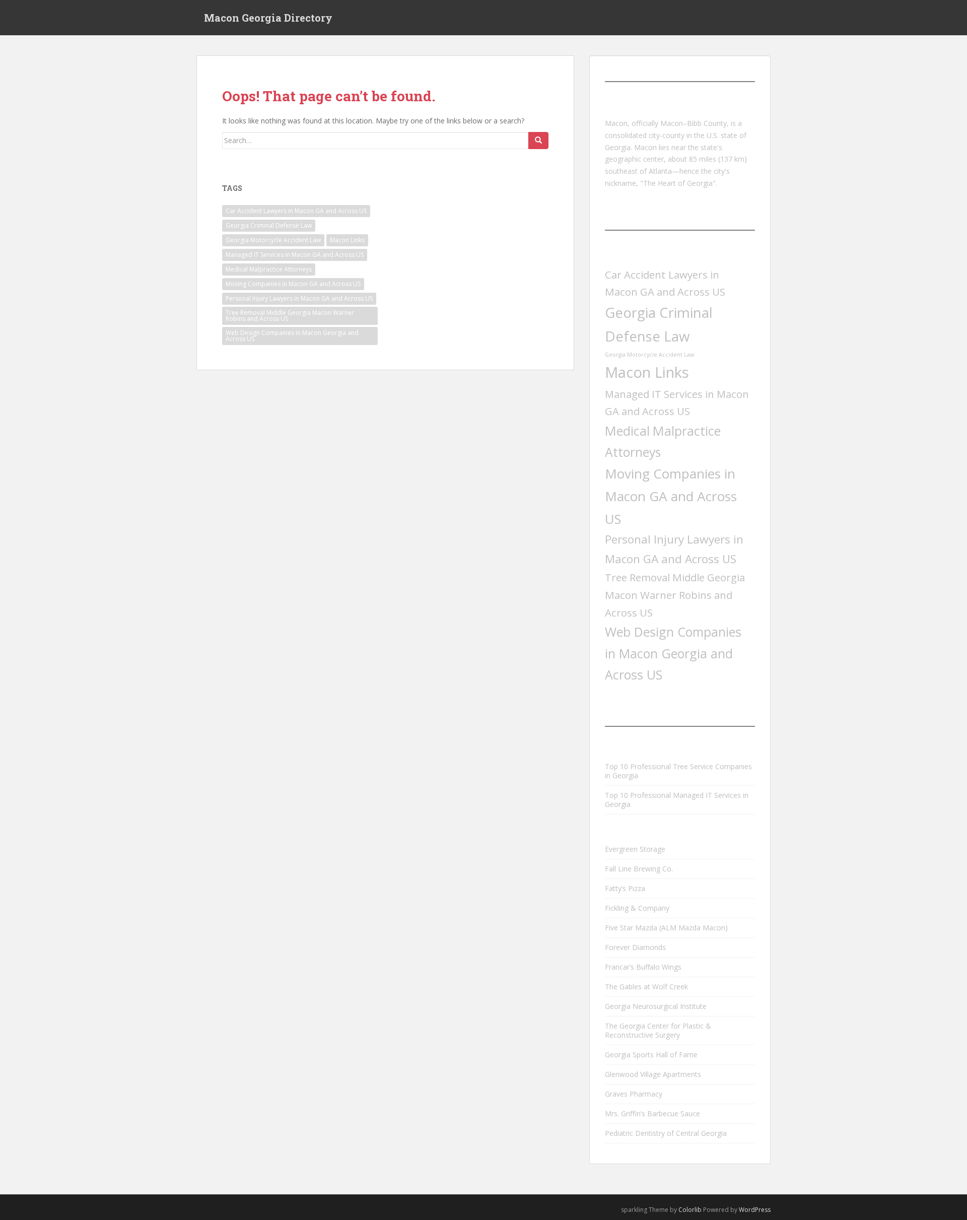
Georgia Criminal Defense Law (269, 225)
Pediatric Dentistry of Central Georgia (666, 1133)
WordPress (755, 1209)
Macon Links (347, 240)
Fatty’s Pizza (625, 888)
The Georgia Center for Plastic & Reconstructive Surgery (658, 1030)
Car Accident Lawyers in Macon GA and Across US (296, 211)
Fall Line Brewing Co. (639, 868)
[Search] (538, 140)
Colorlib (690, 1209)
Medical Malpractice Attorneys (269, 269)
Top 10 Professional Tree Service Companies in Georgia (678, 771)
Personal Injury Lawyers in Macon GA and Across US (299, 298)
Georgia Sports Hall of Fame (651, 1054)
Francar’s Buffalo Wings (643, 967)
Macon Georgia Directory (268, 17)
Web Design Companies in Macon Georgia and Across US (292, 335)
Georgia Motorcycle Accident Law (273, 240)
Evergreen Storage (635, 849)
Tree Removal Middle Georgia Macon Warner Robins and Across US (290, 315)
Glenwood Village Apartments (653, 1074)
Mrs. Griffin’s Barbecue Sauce (652, 1113)
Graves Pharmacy (633, 1094)
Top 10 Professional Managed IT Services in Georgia (676, 799)
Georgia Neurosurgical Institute (656, 1006)
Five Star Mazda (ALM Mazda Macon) (666, 927)
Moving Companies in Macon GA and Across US (293, 284)
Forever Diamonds (635, 947)
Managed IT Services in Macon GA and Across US (295, 254)
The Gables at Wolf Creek (646, 986)
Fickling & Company (637, 908)
